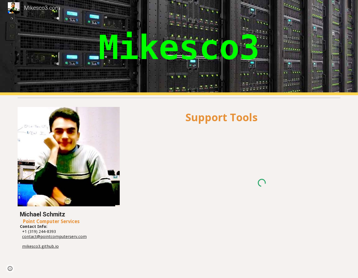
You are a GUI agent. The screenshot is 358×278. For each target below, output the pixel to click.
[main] (179, 47)
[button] (10, 268)
